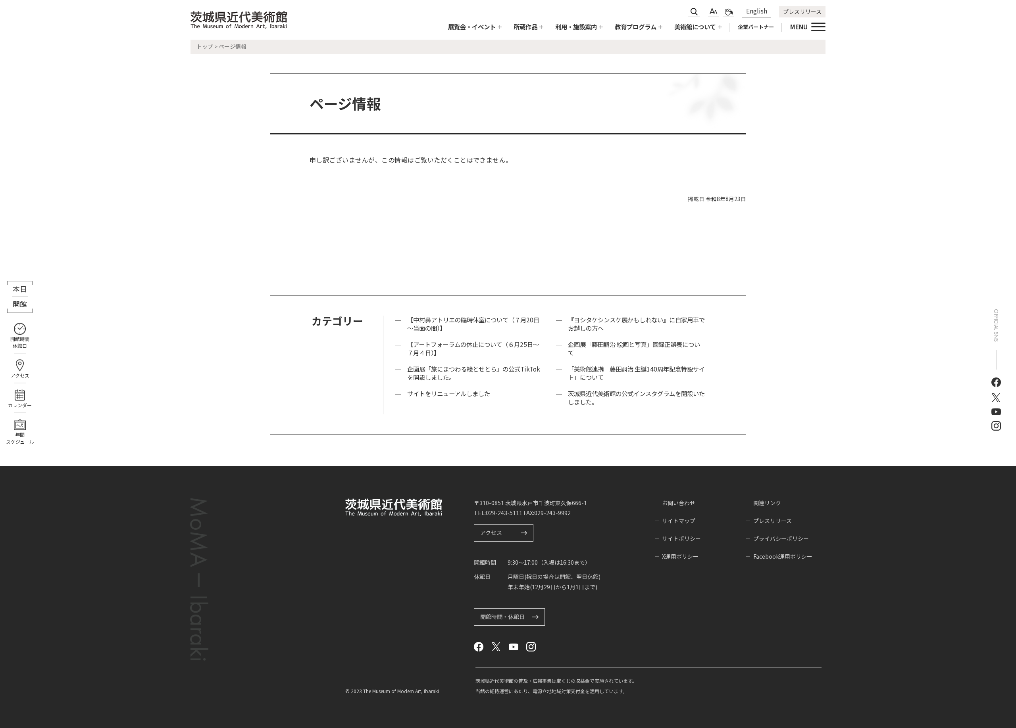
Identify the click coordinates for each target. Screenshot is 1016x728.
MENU (799, 26)
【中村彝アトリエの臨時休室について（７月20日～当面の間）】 (473, 324)
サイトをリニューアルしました (448, 393)
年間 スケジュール (20, 438)
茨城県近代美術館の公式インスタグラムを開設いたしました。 (636, 397)
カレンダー (20, 405)
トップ (204, 46)
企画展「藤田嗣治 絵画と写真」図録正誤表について (634, 348)
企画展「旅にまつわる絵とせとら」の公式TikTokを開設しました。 (473, 373)
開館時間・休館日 (502, 617)
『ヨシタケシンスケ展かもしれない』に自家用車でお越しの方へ (636, 324)
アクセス (20, 375)
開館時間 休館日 (19, 342)
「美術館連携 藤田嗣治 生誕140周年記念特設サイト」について (636, 373)
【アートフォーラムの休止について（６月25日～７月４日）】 (473, 348)
